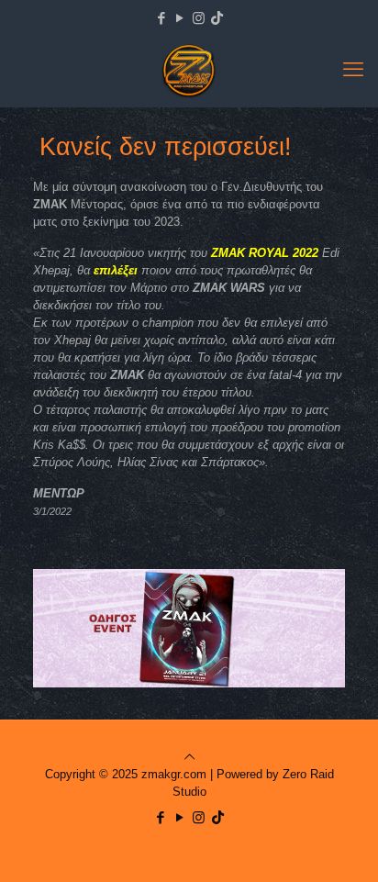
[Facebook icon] (162, 18)
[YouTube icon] (180, 18)
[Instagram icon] (199, 18)
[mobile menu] (353, 69)
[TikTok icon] (217, 18)
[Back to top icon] (189, 757)
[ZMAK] (189, 69)
